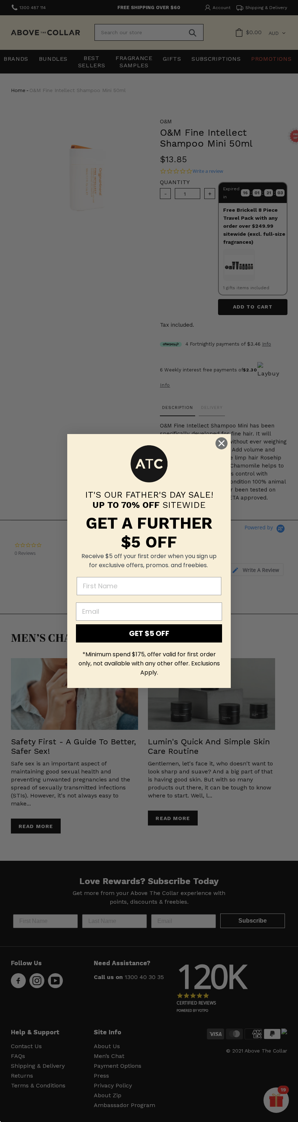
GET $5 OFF (149, 633)
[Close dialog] (221, 443)
